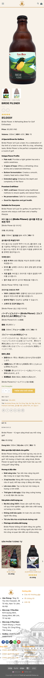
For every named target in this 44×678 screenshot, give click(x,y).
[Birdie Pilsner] (11, 556)
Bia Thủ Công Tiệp (22, 403)
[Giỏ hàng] (41, 3)
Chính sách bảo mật (10, 658)
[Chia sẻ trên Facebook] (7, 410)
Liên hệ (27, 602)
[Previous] (5, 49)
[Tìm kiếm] (38, 3)
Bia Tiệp (31, 403)
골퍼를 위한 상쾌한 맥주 (22, 405)
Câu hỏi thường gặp (32, 594)
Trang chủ (6, 100)
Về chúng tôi (29, 598)
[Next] (39, 49)
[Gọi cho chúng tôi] (15, 642)
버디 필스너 (34, 405)
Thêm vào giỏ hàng (23, 391)
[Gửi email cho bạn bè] (15, 410)
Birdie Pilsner (11, 572)
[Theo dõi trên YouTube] (19, 642)
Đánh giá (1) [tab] (6, 427)
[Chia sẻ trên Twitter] (11, 410)
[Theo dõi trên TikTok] (11, 642)
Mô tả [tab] (4, 423)
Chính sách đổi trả (9, 650)
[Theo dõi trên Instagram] (7, 642)
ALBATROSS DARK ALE (33, 572)
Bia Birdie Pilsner (10, 403)
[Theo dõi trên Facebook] (3, 642)
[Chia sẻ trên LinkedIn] (23, 410)
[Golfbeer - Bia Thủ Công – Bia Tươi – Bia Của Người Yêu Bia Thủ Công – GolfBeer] (22, 3)
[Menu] (3, 3)
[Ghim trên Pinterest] (19, 410)
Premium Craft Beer (8, 405)
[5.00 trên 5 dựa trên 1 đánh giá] (22, 114)
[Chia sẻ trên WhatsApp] (3, 410)
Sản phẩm (16, 100)
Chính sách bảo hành (10, 654)
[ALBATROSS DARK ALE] (32, 556)
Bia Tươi (37, 403)
